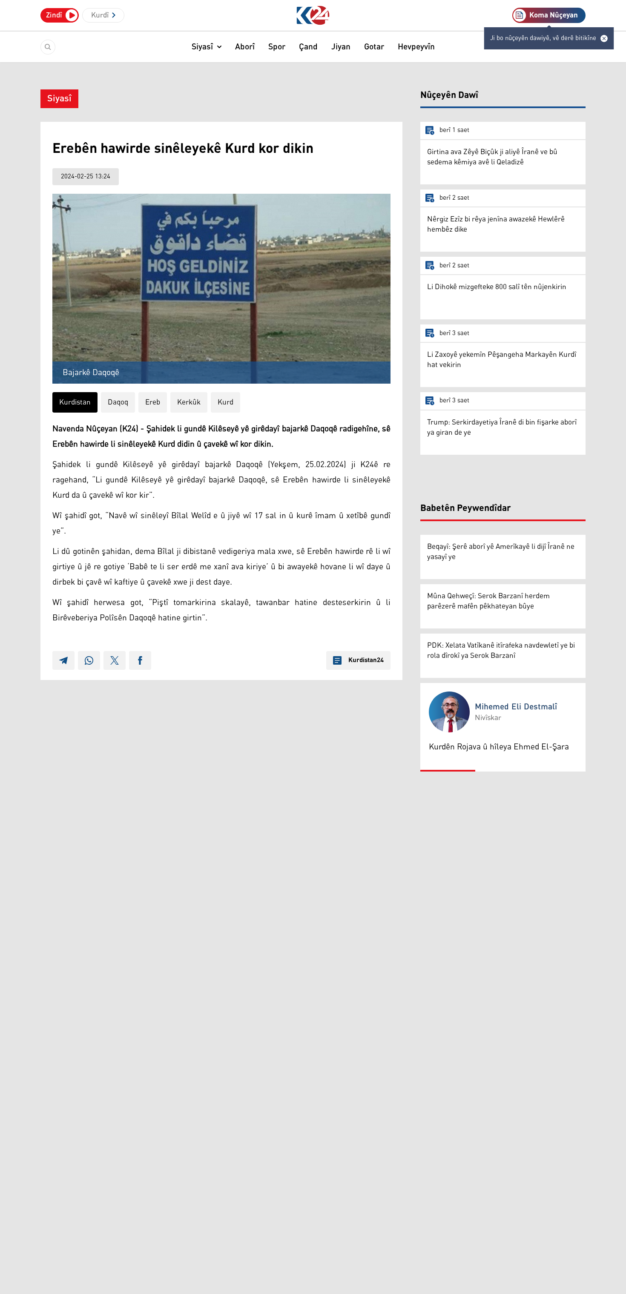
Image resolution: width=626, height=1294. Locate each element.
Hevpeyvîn (416, 47)
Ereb (152, 402)
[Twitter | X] (114, 660)
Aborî (245, 47)
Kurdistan (75, 402)
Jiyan (340, 47)
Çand (308, 47)
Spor (276, 47)
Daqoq (118, 402)
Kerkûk (189, 402)
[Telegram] (63, 660)
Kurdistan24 (366, 660)
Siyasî (202, 47)
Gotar (374, 47)
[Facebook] (140, 660)
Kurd (225, 402)
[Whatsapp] (89, 660)
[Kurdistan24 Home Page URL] (313, 15)
